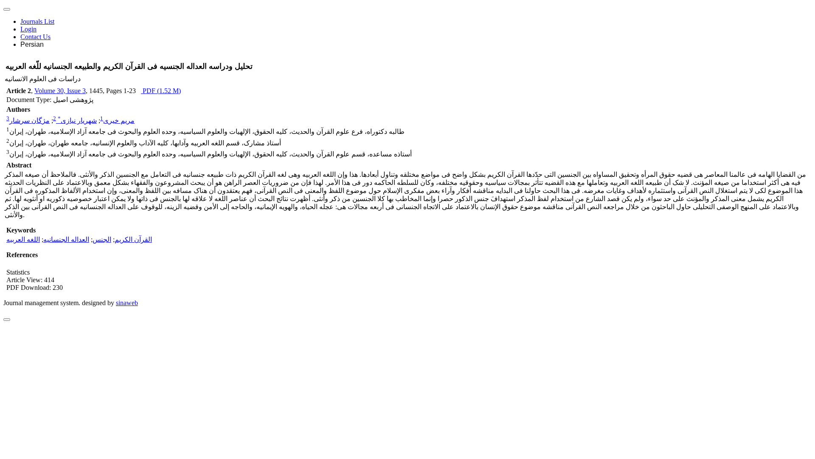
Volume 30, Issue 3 (60, 90)
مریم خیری (119, 120)
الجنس (102, 239)
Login (28, 29)
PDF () (161, 90)
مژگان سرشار (29, 120)
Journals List (37, 21)
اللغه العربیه (23, 239)
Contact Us (35, 36)
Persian (32, 44)
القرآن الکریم (133, 239)
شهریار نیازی (77, 120)
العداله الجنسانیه (66, 239)
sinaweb (127, 302)
